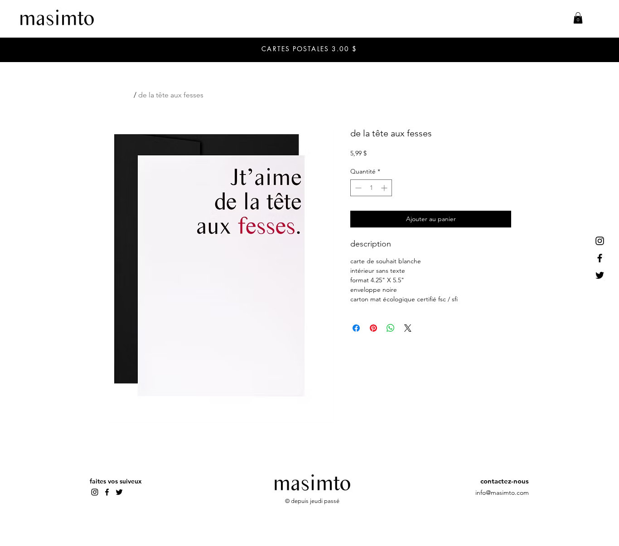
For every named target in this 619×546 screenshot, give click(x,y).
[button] (578, 18)
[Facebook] (599, 258)
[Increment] (385, 188)
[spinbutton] (371, 188)
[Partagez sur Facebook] (356, 328)
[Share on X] (407, 328)
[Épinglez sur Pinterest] (373, 328)
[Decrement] (357, 188)
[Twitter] (599, 275)
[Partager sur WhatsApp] (390, 328)
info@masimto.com (502, 492)
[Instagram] (599, 240)
